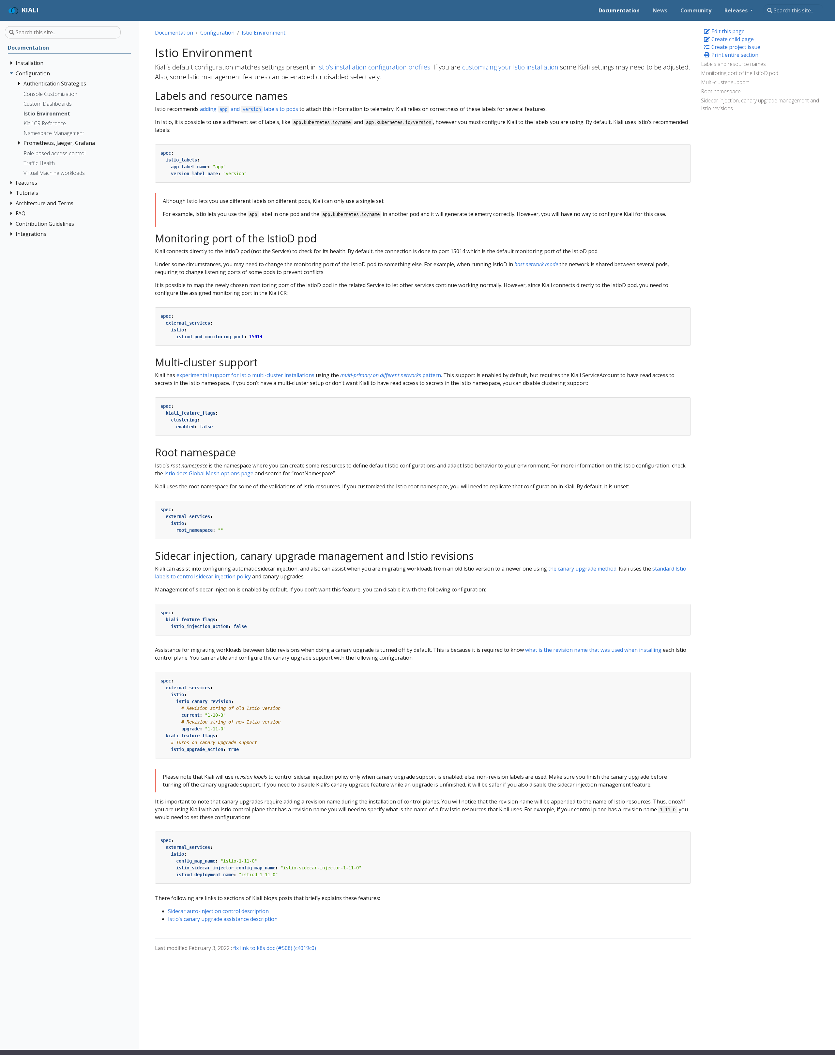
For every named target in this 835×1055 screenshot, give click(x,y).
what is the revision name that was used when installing (593, 649)
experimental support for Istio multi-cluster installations (245, 375)
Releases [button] (736, 10)
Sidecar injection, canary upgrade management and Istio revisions (760, 104)
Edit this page (727, 31)
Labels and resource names (733, 64)
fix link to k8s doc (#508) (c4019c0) (274, 948)
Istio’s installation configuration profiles (373, 67)
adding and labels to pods (249, 109)
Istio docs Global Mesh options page (208, 473)
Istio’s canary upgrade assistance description (223, 919)
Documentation (174, 32)
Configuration (217, 32)
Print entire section (734, 54)
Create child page (732, 39)
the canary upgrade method (582, 568)
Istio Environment (263, 32)
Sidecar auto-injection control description (218, 911)
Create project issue (735, 47)
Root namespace (721, 91)
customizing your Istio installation (510, 67)
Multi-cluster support (725, 82)
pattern (390, 375)
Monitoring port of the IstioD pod (739, 73)
